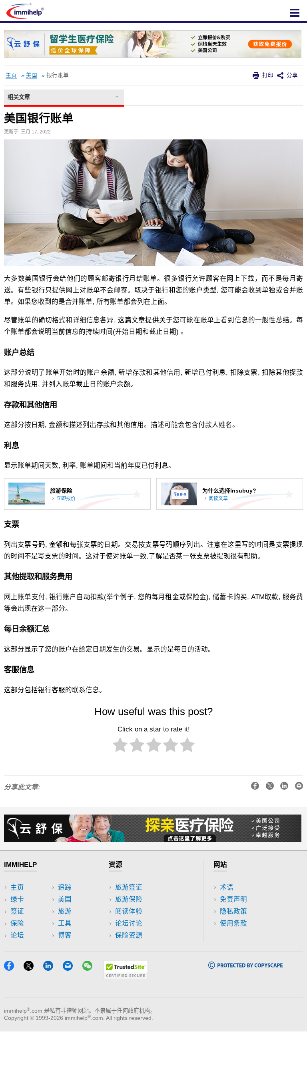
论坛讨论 (128, 923)
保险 (17, 923)
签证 (17, 911)
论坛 (17, 935)
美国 (31, 75)
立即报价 (66, 498)
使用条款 (233, 923)
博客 (65, 935)
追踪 (65, 887)
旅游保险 (128, 899)
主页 (11, 75)
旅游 (65, 911)
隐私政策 (233, 911)
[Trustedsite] (126, 976)
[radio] (120, 746)
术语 (226, 887)
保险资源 (128, 935)
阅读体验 (128, 911)
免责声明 (233, 899)
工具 (65, 923)
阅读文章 (218, 498)
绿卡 (17, 899)
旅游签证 (128, 887)
